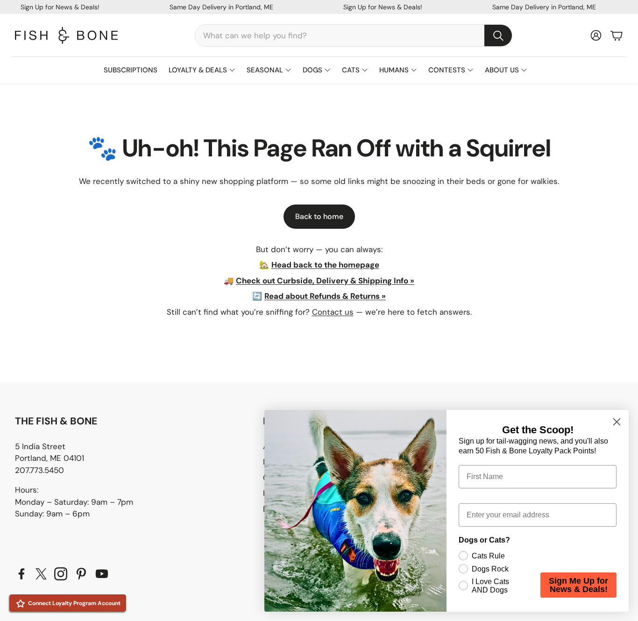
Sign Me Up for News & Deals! (578, 585)
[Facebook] (21, 573)
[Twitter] (41, 573)
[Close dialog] (617, 422)
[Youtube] (101, 573)
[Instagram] (60, 573)
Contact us (333, 312)
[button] (353, 35)
